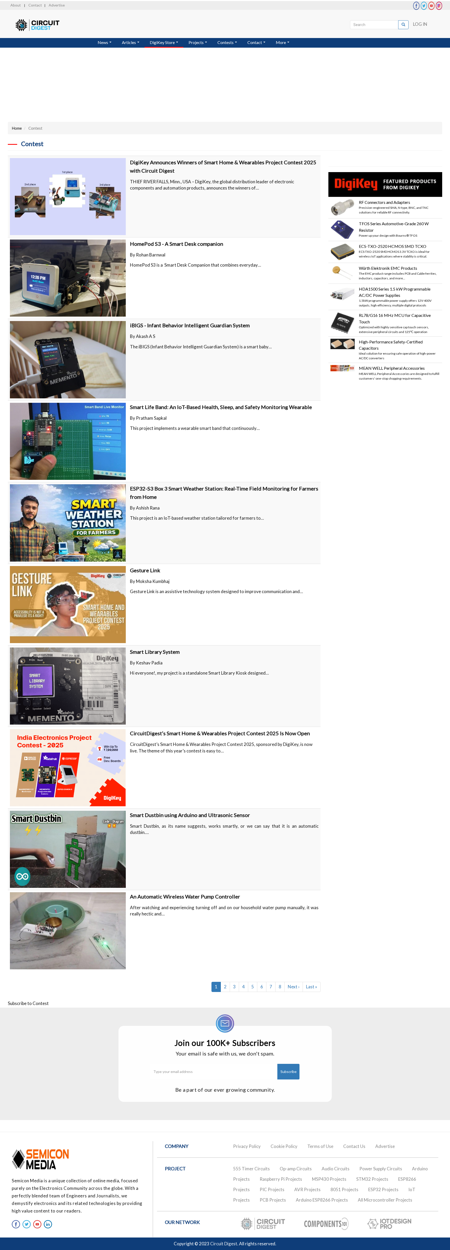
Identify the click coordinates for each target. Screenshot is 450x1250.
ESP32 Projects (383, 1189)
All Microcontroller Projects (385, 1200)
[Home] (42, 25)
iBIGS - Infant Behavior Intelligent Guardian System (190, 325)
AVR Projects (307, 1189)
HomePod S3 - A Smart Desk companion (176, 244)
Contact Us (354, 1146)
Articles (129, 42)
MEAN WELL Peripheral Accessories (392, 368)
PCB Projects (273, 1200)
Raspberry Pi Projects (281, 1179)
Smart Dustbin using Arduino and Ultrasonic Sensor (190, 815)
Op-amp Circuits (296, 1168)
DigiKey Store (163, 42)
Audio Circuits (335, 1168)
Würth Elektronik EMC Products (388, 268)
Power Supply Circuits (380, 1168)
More (281, 42)
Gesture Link (145, 570)
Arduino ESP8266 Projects (322, 1200)
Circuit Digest (223, 1243)
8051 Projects (344, 1189)
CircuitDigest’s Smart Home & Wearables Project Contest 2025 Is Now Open (220, 733)
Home (17, 128)
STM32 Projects (372, 1179)
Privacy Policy (247, 1146)
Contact (35, 5)
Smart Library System (155, 652)
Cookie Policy (284, 1146)
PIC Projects (272, 1189)
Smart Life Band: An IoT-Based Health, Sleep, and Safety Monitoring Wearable (221, 407)
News (103, 42)
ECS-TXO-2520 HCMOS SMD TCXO (392, 246)
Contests (225, 42)
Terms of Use (320, 1146)
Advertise (57, 5)
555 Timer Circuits (251, 1168)
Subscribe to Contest (28, 1003)
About (15, 5)
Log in (420, 24)
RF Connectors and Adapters (384, 202)
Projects (196, 42)
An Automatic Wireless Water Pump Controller (185, 896)
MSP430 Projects (329, 1179)
